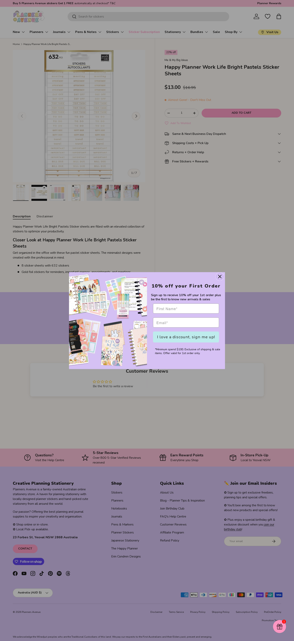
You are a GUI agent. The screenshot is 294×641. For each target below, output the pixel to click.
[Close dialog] (219, 276)
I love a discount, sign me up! (186, 337)
